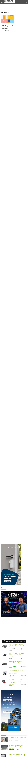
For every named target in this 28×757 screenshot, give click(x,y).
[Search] (26, 2)
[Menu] (1, 2)
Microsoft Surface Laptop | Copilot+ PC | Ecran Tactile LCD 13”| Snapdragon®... (17, 681)
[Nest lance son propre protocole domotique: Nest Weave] (7, 16)
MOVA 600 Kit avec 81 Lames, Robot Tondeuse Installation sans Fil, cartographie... (17, 655)
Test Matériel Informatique (13, 740)
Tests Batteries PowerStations (14, 749)
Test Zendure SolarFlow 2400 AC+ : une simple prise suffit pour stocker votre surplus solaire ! (17, 747)
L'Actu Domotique (5, 30)
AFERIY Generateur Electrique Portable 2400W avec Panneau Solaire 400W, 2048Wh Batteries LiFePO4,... (17, 663)
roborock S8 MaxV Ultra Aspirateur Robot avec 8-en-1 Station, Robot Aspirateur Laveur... (16, 672)
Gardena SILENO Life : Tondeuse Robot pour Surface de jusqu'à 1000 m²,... (17, 645)
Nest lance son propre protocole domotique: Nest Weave (7, 27)
